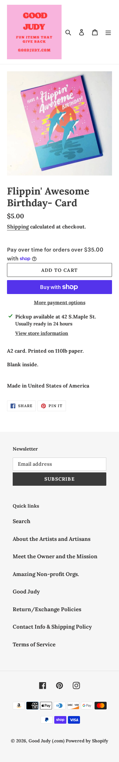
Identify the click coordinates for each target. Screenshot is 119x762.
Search (21, 521)
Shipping (18, 226)
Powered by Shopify (87, 741)
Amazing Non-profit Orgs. (46, 574)
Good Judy (26, 591)
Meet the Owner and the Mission (55, 556)
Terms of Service (34, 644)
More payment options (59, 302)
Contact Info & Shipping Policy (52, 626)
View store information (41, 333)
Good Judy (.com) (46, 741)
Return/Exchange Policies (47, 609)
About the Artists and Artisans (51, 538)
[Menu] (108, 32)
